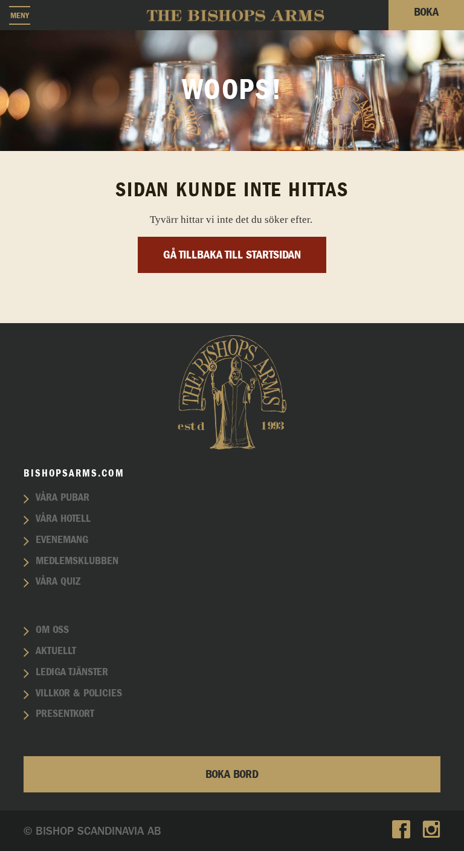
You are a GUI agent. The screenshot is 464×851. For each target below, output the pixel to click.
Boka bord (232, 774)
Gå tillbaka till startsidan (232, 255)
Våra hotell (63, 518)
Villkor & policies (79, 693)
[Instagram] (431, 830)
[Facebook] (401, 830)
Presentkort (65, 713)
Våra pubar (62, 497)
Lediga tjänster (72, 672)
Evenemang (62, 540)
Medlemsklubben (77, 561)
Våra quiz (58, 581)
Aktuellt (56, 651)
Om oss (52, 630)
